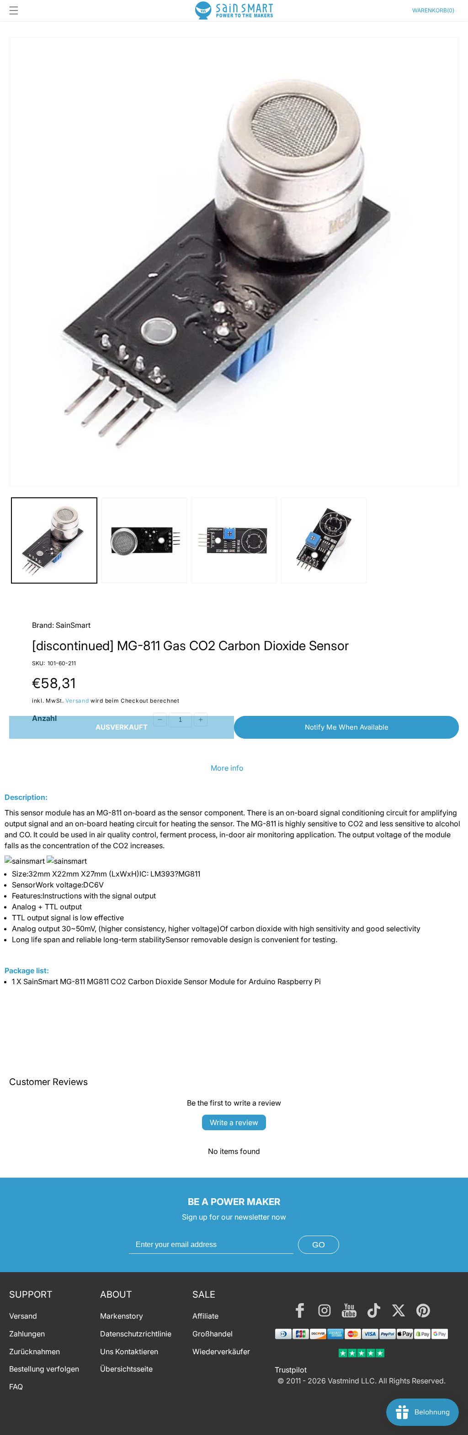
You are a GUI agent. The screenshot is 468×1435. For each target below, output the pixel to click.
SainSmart (73, 625)
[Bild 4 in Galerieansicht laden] (324, 540)
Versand (77, 700)
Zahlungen (27, 1333)
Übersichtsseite (126, 1368)
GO (318, 1244)
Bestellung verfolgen (44, 1368)
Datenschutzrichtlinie (135, 1333)
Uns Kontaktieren (129, 1351)
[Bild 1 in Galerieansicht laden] (54, 540)
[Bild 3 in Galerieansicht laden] (234, 540)
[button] (14, 10)
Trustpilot (291, 1369)
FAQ (16, 1386)
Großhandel (212, 1333)
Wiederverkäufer (221, 1351)
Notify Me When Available (346, 727)
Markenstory (121, 1315)
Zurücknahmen (34, 1351)
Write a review (234, 1122)
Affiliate (205, 1315)
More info (227, 767)
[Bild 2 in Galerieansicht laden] (144, 540)
